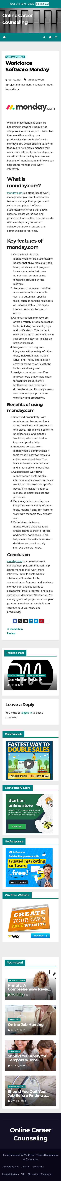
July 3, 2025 (18, 1065)
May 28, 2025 (18, 1101)
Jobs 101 (25, 1166)
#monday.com (36, 79)
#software (39, 84)
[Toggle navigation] (56, 37)
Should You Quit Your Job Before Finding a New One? (27, 1095)
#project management (18, 84)
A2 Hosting (33, 1174)
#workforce (12, 89)
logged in (26, 712)
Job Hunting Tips (17, 1087)
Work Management (15, 57)
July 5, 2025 (18, 1030)
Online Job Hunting (25, 1024)
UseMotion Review (25, 679)
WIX (23, 1174)
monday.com (14, 192)
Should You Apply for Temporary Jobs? (27, 1058)
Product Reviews (16, 675)
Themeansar (32, 1159)
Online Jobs (14, 1020)
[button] (44, 37)
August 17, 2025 (20, 995)
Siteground (46, 1174)
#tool (49, 84)
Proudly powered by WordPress (19, 1155)
